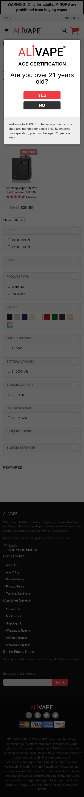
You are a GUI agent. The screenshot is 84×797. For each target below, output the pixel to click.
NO (42, 105)
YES (42, 95)
